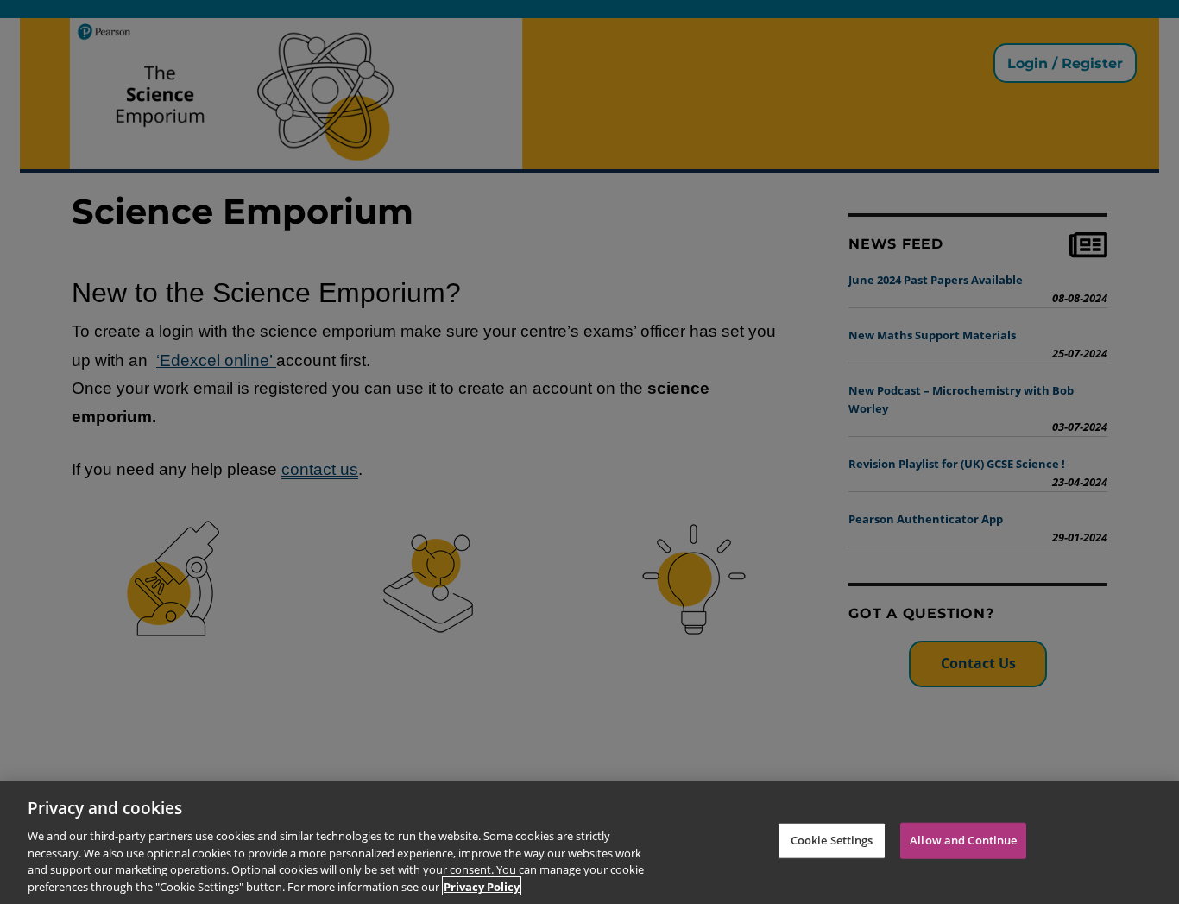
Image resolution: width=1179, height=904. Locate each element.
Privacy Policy (482, 886)
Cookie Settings (832, 840)
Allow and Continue (963, 840)
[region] (589, 842)
